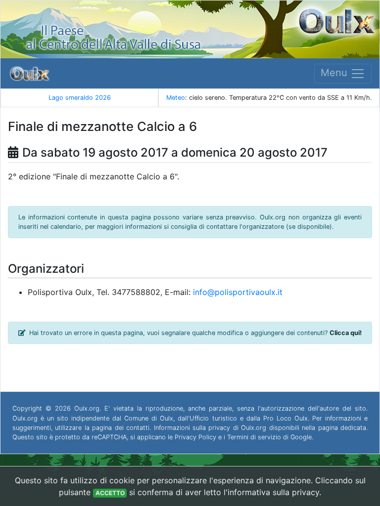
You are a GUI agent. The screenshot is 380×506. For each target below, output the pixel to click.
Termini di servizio (254, 437)
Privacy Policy (195, 437)
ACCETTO (110, 493)
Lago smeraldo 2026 (79, 97)
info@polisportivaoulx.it (238, 292)
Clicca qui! (346, 333)
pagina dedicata (342, 427)
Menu (335, 73)
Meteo (175, 97)
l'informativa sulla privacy (271, 492)
